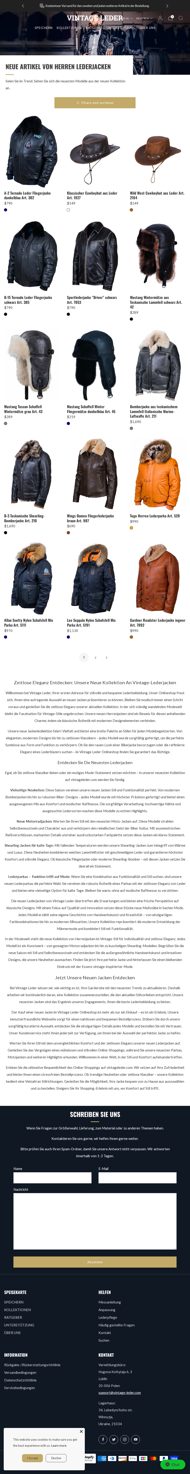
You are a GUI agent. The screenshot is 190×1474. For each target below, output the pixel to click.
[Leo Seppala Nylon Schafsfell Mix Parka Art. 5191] (95, 578)
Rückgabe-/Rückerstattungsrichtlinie (32, 1365)
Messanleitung (109, 1302)
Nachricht (20, 1189)
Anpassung (106, 1310)
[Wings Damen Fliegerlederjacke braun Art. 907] (95, 474)
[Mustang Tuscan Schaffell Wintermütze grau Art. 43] (32, 365)
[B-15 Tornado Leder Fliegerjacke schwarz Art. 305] (32, 256)
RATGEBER (13, 1317)
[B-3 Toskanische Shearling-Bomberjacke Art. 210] (32, 474)
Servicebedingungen (19, 1388)
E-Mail (103, 1168)
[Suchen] (180, 18)
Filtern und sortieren (98, 103)
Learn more (58, 1445)
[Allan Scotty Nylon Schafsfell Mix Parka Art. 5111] (32, 578)
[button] (172, 1464)
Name (17, 1168)
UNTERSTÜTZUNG (19, 1325)
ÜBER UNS (12, 1333)
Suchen (103, 1340)
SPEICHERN (44, 28)
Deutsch (143, 18)
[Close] (81, 1431)
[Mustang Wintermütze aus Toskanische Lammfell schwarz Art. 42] (158, 256)
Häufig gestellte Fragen (116, 1325)
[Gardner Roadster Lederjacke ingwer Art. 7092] (158, 578)
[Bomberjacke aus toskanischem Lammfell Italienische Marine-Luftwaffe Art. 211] (158, 365)
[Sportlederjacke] (95, 256)
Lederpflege (107, 1317)
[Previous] (23, 6)
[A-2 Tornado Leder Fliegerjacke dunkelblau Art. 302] (32, 151)
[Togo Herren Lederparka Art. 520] (158, 474)
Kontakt (104, 1333)
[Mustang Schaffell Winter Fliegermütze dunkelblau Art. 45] (95, 365)
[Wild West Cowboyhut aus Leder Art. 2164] (158, 151)
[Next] (167, 6)
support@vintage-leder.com (119, 1392)
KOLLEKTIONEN (69, 28)
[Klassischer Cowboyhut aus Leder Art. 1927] (95, 151)
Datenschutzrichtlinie (20, 1380)
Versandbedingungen (20, 1372)
